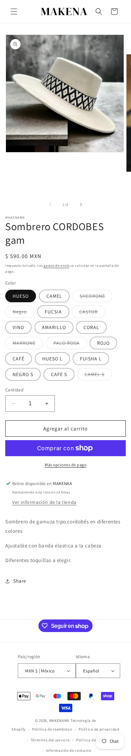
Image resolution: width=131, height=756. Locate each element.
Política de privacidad (99, 729)
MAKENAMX (59, 720)
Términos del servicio (50, 740)
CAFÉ (18, 359)
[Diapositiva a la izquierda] (50, 204)
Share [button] (19, 581)
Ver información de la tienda (44, 502)
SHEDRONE (96, 297)
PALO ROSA (70, 344)
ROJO (103, 343)
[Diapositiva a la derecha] (81, 204)
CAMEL (54, 296)
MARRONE (28, 344)
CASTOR (92, 313)
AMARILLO (54, 327)
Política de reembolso (52, 729)
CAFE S (59, 374)
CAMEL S (98, 376)
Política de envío (91, 740)
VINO (18, 327)
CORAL (91, 327)
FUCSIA (53, 312)
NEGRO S (23, 374)
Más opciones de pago (65, 464)
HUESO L (52, 359)
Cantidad (14, 390)
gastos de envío (57, 265)
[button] (14, 11)
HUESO (21, 296)
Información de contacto (69, 750)
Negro (23, 313)
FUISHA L (91, 359)
